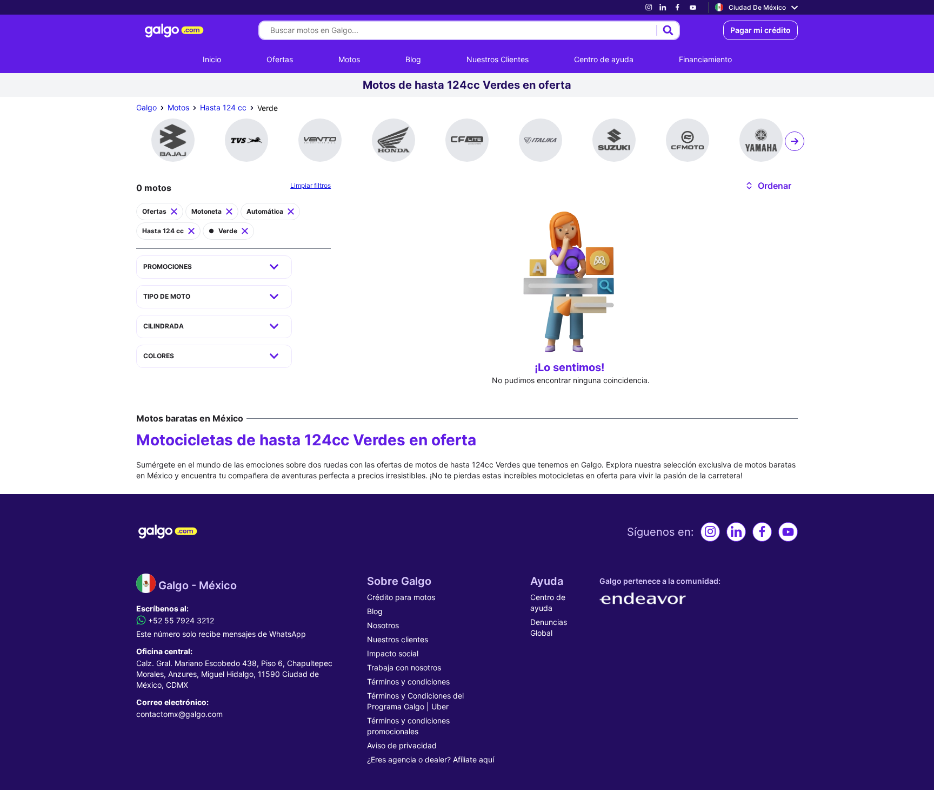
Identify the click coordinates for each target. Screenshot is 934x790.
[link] (649, 7)
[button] (768, 185)
